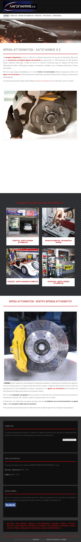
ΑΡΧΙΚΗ (6, 16)
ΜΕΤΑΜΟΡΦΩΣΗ (54, 528)
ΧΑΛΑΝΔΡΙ (42, 526)
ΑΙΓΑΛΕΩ (45, 528)
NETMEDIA (36, 539)
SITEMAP (63, 539)
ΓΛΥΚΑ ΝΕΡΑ (65, 526)
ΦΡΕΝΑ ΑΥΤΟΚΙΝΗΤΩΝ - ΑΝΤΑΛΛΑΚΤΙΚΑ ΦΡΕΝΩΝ (58, 241)
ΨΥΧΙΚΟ (16, 528)
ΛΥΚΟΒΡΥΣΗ (33, 526)
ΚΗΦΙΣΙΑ (63, 524)
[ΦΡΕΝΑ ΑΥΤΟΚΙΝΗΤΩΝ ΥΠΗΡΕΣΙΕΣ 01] (22, 263)
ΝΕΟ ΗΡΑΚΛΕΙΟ (21, 524)
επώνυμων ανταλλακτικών (43, 81)
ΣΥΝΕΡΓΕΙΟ (13, 16)
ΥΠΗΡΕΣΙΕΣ (38, 16)
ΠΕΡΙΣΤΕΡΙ (10, 526)
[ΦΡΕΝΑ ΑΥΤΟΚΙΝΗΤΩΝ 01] (58, 222)
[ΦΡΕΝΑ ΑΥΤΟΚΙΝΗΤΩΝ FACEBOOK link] (10, 505)
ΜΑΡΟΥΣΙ (32, 524)
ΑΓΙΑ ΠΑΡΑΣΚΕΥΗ (53, 526)
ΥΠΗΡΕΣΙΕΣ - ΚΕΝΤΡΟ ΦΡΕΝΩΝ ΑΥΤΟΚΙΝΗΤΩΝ (22, 282)
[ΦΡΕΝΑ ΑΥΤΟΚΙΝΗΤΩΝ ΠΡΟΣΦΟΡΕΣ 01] (58, 263)
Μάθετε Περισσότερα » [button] (69, 440)
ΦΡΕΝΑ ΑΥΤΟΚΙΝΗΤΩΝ (20, 6)
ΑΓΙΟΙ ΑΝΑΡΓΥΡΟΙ (22, 526)
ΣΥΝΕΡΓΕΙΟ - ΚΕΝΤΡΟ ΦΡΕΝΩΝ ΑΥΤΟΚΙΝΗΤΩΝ (22, 241)
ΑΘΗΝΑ (72, 526)
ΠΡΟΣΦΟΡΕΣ (47, 16)
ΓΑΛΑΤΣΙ (10, 528)
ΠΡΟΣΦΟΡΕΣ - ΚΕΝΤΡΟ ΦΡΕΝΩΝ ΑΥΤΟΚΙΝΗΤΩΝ (58, 282)
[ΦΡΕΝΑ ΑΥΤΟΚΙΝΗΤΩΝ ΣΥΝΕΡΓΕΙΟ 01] (22, 222)
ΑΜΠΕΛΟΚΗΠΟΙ (26, 528)
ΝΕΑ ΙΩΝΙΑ (10, 524)
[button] (6, 31)
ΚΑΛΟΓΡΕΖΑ (36, 528)
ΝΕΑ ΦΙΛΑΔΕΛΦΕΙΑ (43, 524)
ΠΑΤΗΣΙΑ (72, 524)
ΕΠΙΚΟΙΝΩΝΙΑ (57, 16)
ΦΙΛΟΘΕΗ (55, 524)
